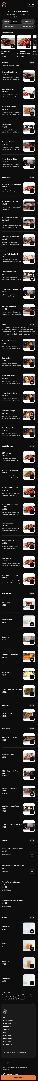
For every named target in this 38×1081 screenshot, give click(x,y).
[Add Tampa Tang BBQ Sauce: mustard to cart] (32, 889)
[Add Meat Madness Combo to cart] (32, 547)
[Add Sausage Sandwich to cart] (32, 313)
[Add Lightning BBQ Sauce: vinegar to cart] (32, 906)
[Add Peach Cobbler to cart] (32, 718)
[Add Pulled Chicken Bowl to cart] (32, 400)
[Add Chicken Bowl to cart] (32, 365)
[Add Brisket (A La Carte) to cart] (32, 742)
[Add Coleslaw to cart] (32, 642)
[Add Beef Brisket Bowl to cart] (32, 435)
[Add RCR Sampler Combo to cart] (32, 477)
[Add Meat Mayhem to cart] (32, 565)
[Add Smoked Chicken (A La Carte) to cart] (32, 812)
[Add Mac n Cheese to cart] (32, 677)
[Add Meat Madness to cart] (32, 530)
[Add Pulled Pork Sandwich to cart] (32, 261)
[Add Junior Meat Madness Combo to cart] (28, 46)
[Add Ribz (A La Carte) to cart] (32, 759)
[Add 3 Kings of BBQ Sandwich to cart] (32, 191)
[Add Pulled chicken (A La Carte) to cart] (32, 829)
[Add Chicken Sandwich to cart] (32, 278)
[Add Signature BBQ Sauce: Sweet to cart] (32, 854)
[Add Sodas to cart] (32, 948)
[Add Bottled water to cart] (32, 931)
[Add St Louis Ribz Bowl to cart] (32, 348)
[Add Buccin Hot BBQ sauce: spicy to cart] (32, 871)
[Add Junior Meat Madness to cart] (32, 495)
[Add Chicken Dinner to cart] (32, 131)
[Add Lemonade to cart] (32, 983)
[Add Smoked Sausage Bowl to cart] (32, 417)
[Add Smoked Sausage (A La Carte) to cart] (32, 794)
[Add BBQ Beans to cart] (32, 607)
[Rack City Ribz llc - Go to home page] (4, 4)
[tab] (6, 21)
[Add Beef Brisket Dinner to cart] (32, 96)
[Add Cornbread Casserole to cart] (32, 659)
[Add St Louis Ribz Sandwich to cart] (32, 208)
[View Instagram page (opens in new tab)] (7, 1062)
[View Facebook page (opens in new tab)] (4, 1062)
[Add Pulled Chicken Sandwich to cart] (32, 296)
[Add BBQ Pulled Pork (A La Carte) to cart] (32, 777)
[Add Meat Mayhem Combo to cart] (32, 582)
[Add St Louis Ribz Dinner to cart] (12, 46)
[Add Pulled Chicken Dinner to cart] (32, 166)
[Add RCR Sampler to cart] (32, 460)
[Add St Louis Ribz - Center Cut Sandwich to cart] (32, 226)
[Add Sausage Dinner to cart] (32, 149)
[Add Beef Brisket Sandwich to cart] (32, 243)
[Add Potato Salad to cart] (32, 624)
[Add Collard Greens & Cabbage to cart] (32, 694)
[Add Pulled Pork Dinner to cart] (32, 113)
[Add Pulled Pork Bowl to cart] (32, 382)
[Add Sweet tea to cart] (32, 966)
